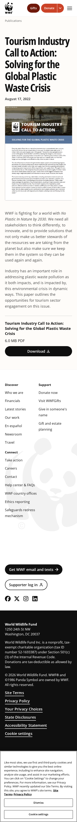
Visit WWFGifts (50, 401)
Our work (12, 417)
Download (36, 351)
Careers (11, 468)
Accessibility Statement (26, 725)
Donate (49, 8)
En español (13, 426)
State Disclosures (20, 717)
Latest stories (15, 409)
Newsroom (13, 434)
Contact (11, 476)
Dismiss (38, 802)
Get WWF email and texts (31, 569)
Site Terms (14, 692)
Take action (14, 460)
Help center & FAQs (20, 485)
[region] (38, 786)
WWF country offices (21, 493)
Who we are (14, 392)
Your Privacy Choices (24, 709)
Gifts (33, 8)
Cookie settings (18, 733)
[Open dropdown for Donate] (60, 8)
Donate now (48, 392)
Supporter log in (23, 584)
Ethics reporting (17, 502)
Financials (12, 401)
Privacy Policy (17, 700)
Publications (13, 20)
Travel (9, 442)
